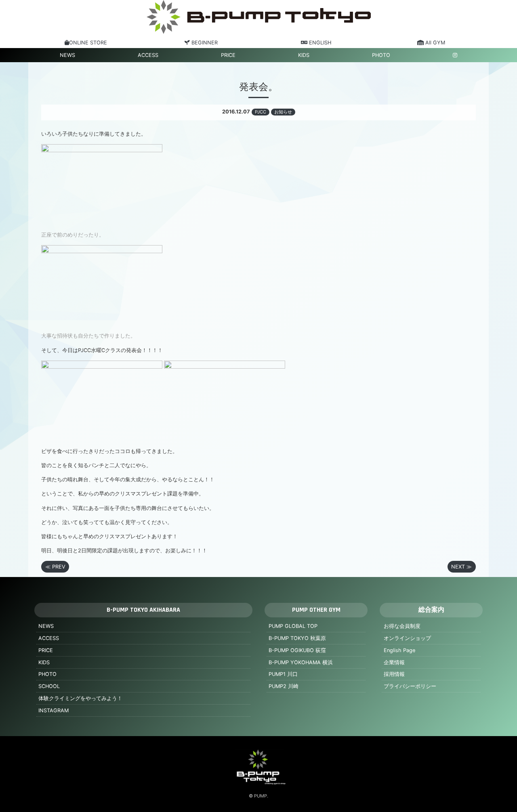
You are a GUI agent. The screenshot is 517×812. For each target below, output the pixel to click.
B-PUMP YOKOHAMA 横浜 (301, 662)
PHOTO (381, 55)
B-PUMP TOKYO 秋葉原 (297, 638)
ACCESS (148, 55)
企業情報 (394, 662)
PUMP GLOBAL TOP (293, 626)
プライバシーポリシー (410, 686)
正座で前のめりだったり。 (72, 235)
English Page (399, 650)
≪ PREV (55, 567)
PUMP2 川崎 (283, 686)
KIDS (303, 55)
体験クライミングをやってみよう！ (80, 698)
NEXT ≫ (461, 567)
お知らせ (283, 112)
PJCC (260, 112)
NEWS (67, 55)
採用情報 (394, 674)
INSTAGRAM (53, 710)
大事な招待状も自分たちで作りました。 (88, 336)
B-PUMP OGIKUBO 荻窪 (297, 650)
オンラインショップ (407, 638)
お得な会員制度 (402, 626)
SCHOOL (49, 686)
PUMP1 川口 (283, 674)
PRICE (228, 55)
